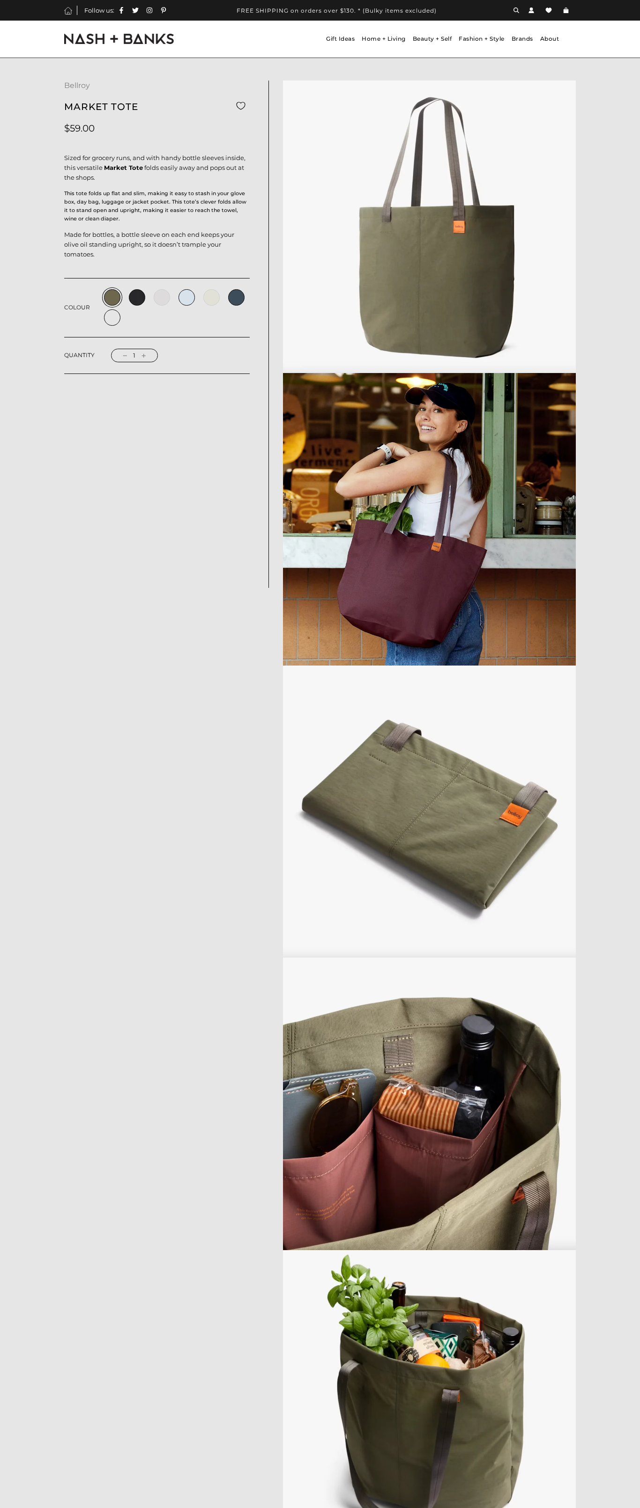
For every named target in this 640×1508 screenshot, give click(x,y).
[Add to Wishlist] (240, 106)
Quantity (79, 355)
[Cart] (567, 10)
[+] (143, 355)
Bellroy (77, 85)
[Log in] (531, 10)
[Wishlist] (548, 10)
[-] (125, 355)
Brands (522, 39)
